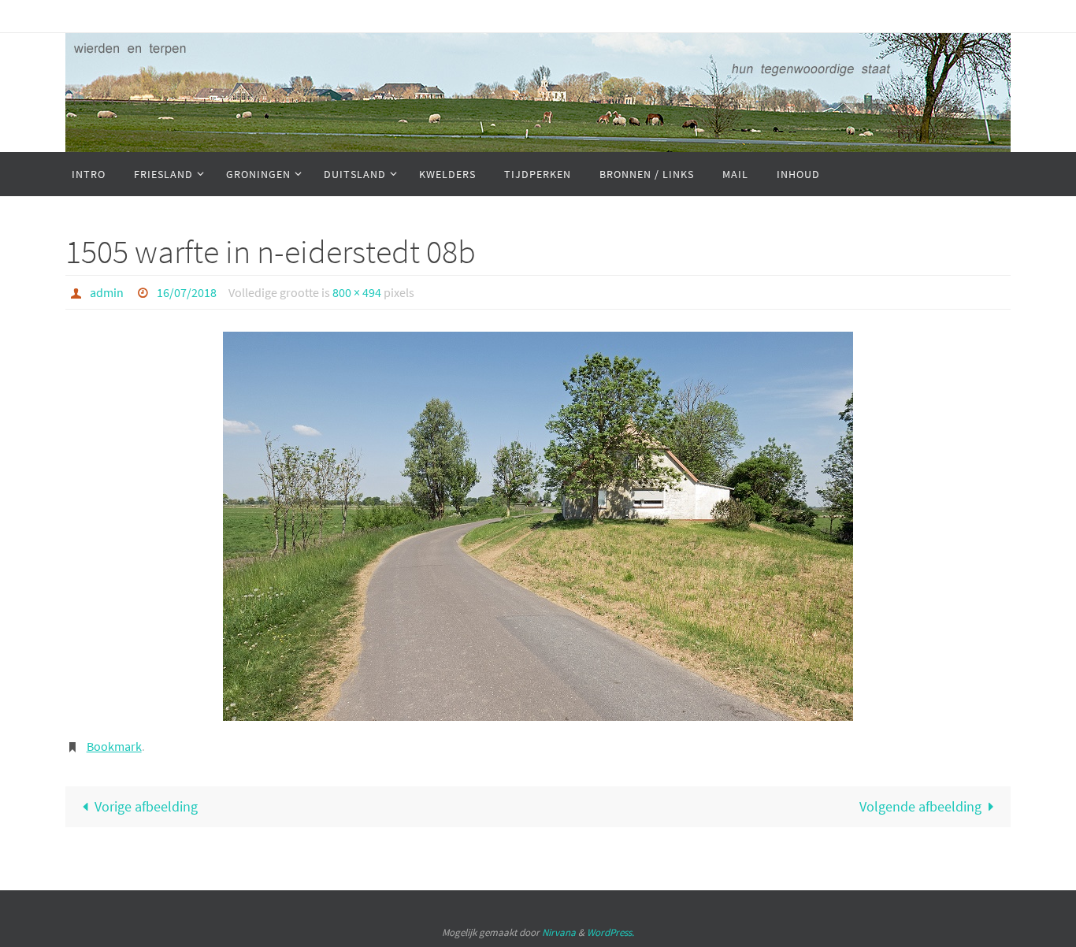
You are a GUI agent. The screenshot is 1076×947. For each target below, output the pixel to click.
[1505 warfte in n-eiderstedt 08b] (538, 526)
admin (107, 292)
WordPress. (610, 932)
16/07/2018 (187, 292)
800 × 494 (356, 292)
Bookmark (114, 746)
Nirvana (559, 932)
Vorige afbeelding (146, 806)
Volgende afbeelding (920, 806)
